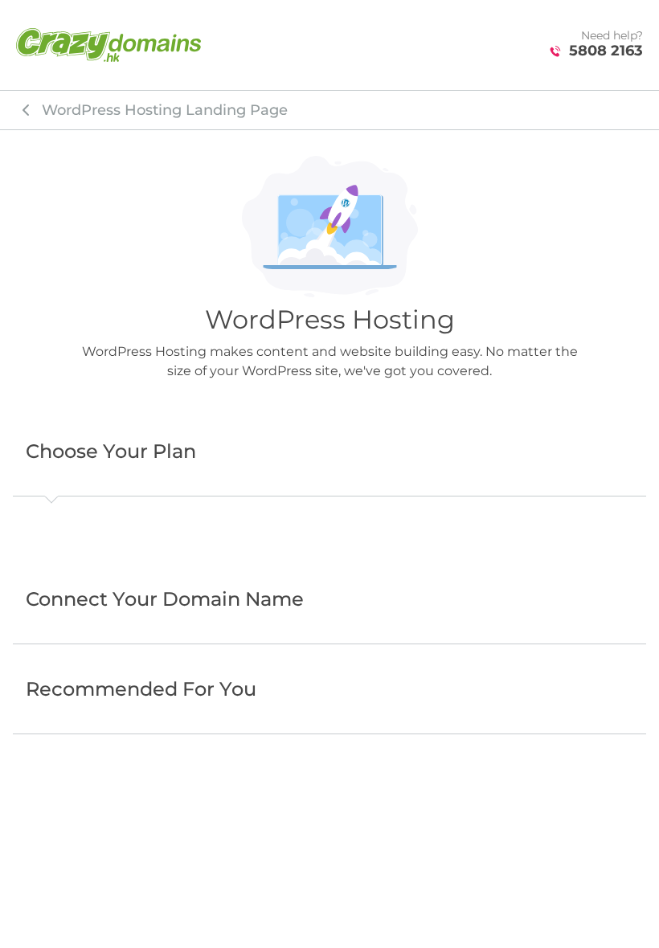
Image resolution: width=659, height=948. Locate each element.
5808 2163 (606, 51)
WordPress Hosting (165, 110)
